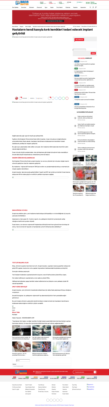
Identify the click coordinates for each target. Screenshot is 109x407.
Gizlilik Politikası (48, 405)
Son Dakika (15, 7)
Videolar (68, 7)
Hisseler (63, 378)
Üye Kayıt (74, 387)
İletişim (42, 405)
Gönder (14, 364)
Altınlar (54, 385)
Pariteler (72, 378)
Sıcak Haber (65, 393)
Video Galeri (65, 387)
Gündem (31, 7)
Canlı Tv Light (15, 389)
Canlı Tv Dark (28, 385)
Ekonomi (39, 7)
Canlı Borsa (41, 385)
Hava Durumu (44, 378)
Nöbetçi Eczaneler (30, 389)
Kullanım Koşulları (64, 405)
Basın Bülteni (15, 26)
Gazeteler (83, 7)
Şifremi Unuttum (76, 389)
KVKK (58, 405)
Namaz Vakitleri (23, 378)
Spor (46, 7)
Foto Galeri (59, 7)
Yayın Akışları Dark (30, 387)
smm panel (28, 393)
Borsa (14, 378)
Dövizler (54, 387)
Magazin (21, 26)
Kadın (52, 7)
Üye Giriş (74, 385)
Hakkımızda (37, 405)
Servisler (23, 7)
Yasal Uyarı (71, 405)
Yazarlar (75, 7)
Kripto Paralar (92, 378)
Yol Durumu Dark (16, 387)
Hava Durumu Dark (17, 385)
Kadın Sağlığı (28, 26)
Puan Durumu (54, 378)
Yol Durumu (81, 378)
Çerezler (55, 405)
